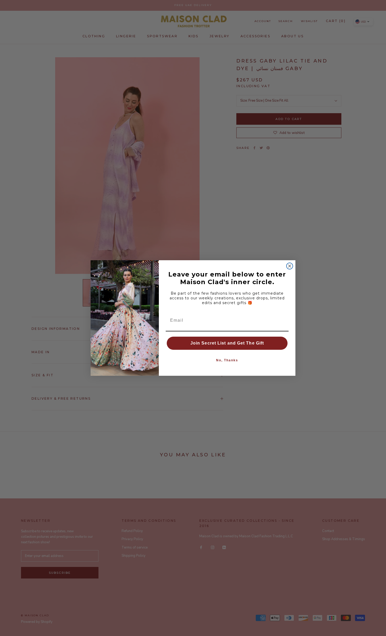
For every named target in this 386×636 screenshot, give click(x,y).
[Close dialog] (289, 266)
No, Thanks (227, 360)
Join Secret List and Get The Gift (227, 343)
